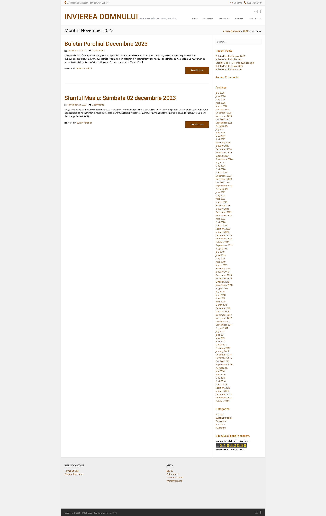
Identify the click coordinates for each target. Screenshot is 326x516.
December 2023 (224, 175)
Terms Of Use (72, 470)
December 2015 (224, 394)
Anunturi (224, 18)
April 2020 (220, 222)
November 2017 (224, 318)
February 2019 (223, 268)
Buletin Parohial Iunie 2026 (229, 65)
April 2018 (220, 301)
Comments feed (175, 477)
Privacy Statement (74, 474)
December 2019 (224, 235)
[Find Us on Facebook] (259, 11)
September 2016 (224, 364)
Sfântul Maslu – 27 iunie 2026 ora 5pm (235, 62)
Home (194, 18)
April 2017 (220, 341)
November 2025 (224, 116)
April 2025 (220, 139)
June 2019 (220, 255)
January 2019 (222, 271)
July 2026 (220, 92)
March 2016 (221, 384)
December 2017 (224, 314)
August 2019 (222, 248)
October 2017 (222, 321)
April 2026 (220, 102)
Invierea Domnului (101, 16)
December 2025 (224, 112)
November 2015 (224, 397)
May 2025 (220, 135)
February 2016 (223, 387)
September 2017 (224, 324)
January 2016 (222, 390)
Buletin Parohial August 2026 (230, 56)
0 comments (98, 50)
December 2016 (224, 354)
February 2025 (223, 142)
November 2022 (224, 215)
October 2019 (222, 241)
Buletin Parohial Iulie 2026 (229, 59)
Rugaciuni (221, 427)
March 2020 (221, 225)
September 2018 (224, 284)
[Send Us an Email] (255, 11)
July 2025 (220, 129)
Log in (170, 470)
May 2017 (220, 337)
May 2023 (220, 195)
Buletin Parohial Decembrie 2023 (106, 43)
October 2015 (222, 401)
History (239, 18)
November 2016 (224, 357)
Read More (197, 70)
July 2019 (220, 251)
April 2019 (220, 261)
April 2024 (220, 169)
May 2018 (220, 298)
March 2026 (221, 106)
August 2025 (222, 125)
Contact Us (255, 18)
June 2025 (220, 132)
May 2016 (220, 377)
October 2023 (222, 182)
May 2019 (220, 258)
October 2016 (222, 361)
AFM (115, 513)
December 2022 (224, 212)
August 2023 (222, 188)
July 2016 (220, 371)
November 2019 (224, 238)
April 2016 (220, 381)
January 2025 (222, 145)
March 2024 (221, 172)
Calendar (208, 18)
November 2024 (224, 152)
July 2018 (220, 291)
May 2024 (220, 165)
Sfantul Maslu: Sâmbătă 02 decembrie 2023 (120, 97)
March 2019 (221, 265)
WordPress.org (174, 480)
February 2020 (223, 228)
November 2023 (224, 178)
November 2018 (224, 278)
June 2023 (220, 192)
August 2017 (222, 328)
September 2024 (224, 159)
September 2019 (224, 245)
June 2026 (220, 96)
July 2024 (220, 162)
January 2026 (222, 109)
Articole (219, 414)
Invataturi (220, 424)
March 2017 (221, 344)
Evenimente (222, 421)
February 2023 (223, 205)
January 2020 (222, 231)
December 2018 (224, 275)
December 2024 (224, 149)
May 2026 (220, 99)
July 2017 (220, 331)
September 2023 (224, 185)
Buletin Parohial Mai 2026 (228, 69)
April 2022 (220, 218)
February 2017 (223, 347)
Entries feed (173, 474)
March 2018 (221, 304)
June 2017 (220, 334)
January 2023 (222, 208)
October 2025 (222, 119)
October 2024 (222, 155)
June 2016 (220, 374)
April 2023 (220, 198)
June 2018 (220, 294)
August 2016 (222, 367)
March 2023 (221, 202)
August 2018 (222, 288)
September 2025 (224, 122)
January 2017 (222, 351)
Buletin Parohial (84, 68)
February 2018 (223, 308)
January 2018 (222, 311)
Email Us (238, 2)
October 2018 (222, 281)
